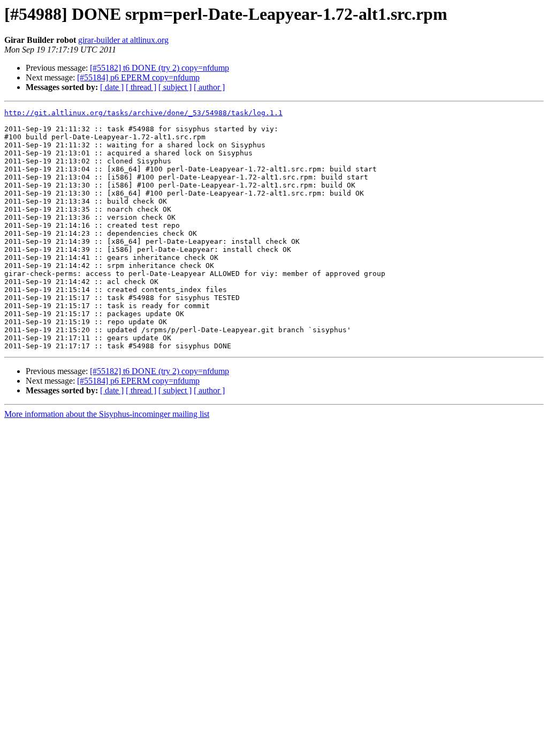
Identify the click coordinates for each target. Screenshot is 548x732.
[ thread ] (141, 87)
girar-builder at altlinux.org (123, 39)
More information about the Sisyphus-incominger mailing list (106, 414)
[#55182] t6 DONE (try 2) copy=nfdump (159, 67)
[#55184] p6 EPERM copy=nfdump (138, 77)
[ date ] (112, 87)
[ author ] (209, 87)
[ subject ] (175, 87)
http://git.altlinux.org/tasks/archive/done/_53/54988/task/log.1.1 (143, 113)
